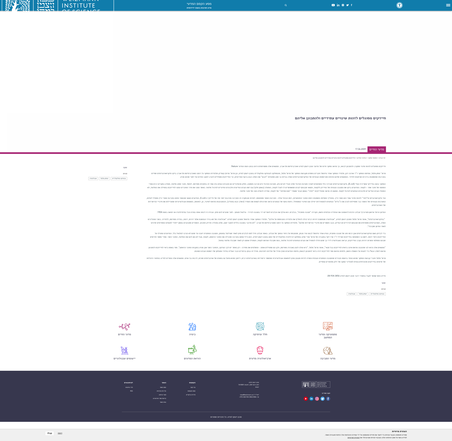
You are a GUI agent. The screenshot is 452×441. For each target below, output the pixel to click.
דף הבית (382, 158)
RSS (131, 391)
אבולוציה (93, 178)
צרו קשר (192, 387)
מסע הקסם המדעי (199, 5)
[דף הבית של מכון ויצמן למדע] (316, 384)
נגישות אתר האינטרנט (159, 398)
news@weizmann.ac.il (247, 395)
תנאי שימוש (162, 395)
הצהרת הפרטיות (354, 438)
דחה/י (60, 433)
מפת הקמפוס (191, 391)
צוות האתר (163, 402)
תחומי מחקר (372, 158)
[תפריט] (448, 5)
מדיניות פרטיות (161, 391)
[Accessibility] (399, 5)
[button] (285, 5)
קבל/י (49, 433)
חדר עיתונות (129, 387)
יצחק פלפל (104, 178)
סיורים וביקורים (190, 395)
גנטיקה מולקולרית (119, 178)
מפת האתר (163, 387)
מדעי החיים (361, 158)
